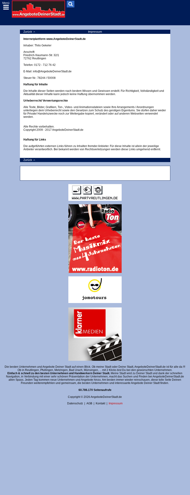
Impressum (116, 403)
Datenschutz (75, 403)
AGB (89, 403)
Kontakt (100, 403)
